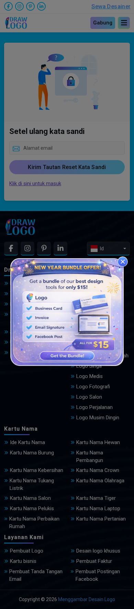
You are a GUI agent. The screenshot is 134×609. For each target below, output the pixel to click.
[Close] (123, 261)
